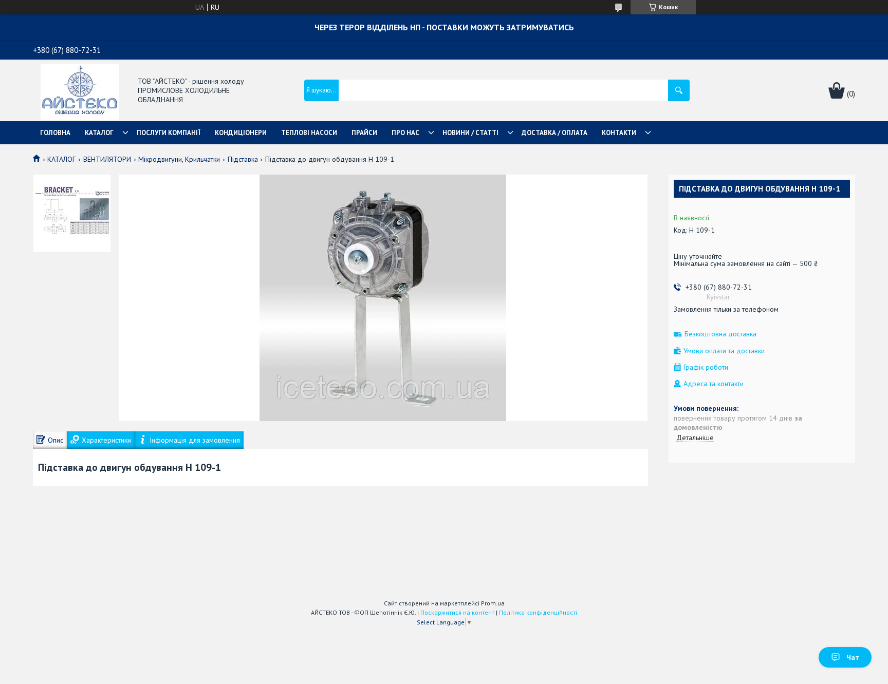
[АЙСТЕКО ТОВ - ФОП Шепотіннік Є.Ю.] (80, 91)
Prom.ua (493, 603)
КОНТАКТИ (619, 132)
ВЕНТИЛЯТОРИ (107, 159)
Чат (852, 657)
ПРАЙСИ (364, 132)
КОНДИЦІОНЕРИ (241, 132)
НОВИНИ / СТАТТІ (470, 132)
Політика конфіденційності (538, 612)
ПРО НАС (405, 132)
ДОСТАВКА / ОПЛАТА (554, 132)
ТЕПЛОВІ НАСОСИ (309, 132)
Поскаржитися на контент (457, 612)
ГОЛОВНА (55, 132)
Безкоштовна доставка (720, 334)
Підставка (243, 159)
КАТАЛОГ (99, 132)
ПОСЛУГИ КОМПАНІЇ (168, 132)
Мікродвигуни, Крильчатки (179, 159)
